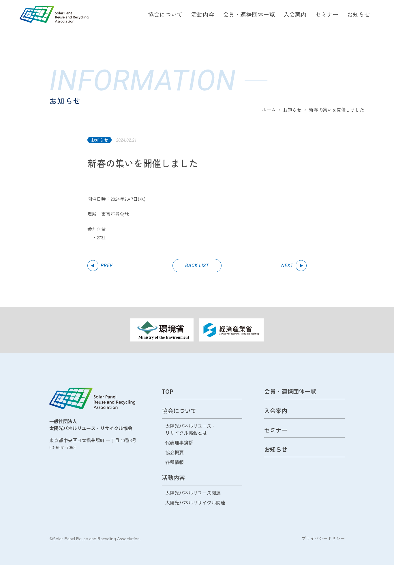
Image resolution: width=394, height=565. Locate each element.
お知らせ (358, 14)
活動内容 (202, 14)
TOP (167, 391)
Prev (107, 265)
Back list (197, 265)
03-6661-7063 (62, 447)
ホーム (269, 109)
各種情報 (174, 462)
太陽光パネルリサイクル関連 (195, 503)
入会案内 (295, 14)
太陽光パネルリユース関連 (193, 493)
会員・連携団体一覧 (249, 14)
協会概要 (174, 452)
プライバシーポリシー (323, 538)
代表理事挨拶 (179, 443)
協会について (165, 14)
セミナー (326, 14)
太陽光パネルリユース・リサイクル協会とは (190, 429)
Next (287, 265)
